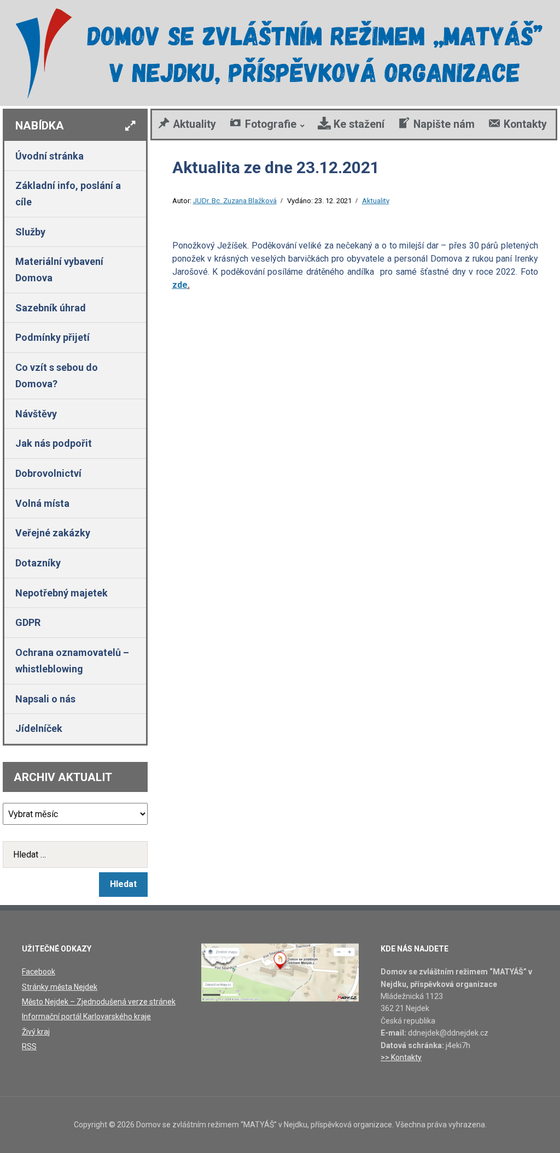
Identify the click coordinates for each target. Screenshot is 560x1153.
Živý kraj (36, 1031)
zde (180, 285)
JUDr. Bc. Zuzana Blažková (235, 201)
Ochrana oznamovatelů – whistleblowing (72, 661)
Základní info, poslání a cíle (68, 194)
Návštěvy (36, 413)
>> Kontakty (401, 1057)
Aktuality (375, 201)
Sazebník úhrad (50, 308)
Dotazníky (38, 563)
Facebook (38, 971)
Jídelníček (38, 728)
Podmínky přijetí (52, 337)
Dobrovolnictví (48, 473)
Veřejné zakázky (52, 533)
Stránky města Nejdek (59, 987)
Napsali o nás (45, 699)
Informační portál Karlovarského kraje (86, 1016)
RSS (29, 1046)
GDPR (27, 622)
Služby (30, 232)
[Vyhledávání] (75, 854)
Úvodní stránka (49, 156)
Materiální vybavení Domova (59, 269)
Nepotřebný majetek (61, 593)
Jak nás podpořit (53, 443)
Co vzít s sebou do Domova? (56, 375)
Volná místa (42, 503)
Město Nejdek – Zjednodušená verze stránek (99, 1001)
